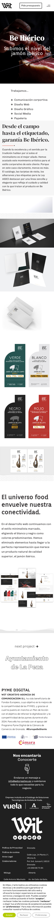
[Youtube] (29, 838)
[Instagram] (25, 838)
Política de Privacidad (12, 848)
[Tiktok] (34, 838)
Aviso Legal (7, 857)
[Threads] (39, 838)
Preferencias (41, 915)
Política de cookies (11, 852)
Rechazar (24, 915)
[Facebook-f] (20, 838)
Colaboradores (9, 861)
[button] (48, 6)
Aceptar (9, 915)
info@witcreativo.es (19, 781)
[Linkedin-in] (15, 838)
